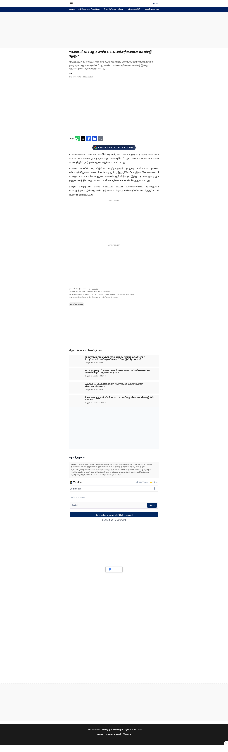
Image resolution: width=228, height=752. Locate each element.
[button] (71, 3)
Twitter (93, 294)
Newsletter (95, 289)
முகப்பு (156, 3)
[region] (114, 30)
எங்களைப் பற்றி (113, 734)
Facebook (88, 294)
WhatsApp (106, 292)
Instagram (100, 294)
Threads (118, 294)
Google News (130, 294)
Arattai (123, 294)
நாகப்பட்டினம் (76, 304)
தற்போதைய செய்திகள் (89, 9)
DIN (70, 73)
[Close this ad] (226, 743)
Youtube (106, 294)
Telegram (112, 294)
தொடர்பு (127, 734)
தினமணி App (96, 297)
